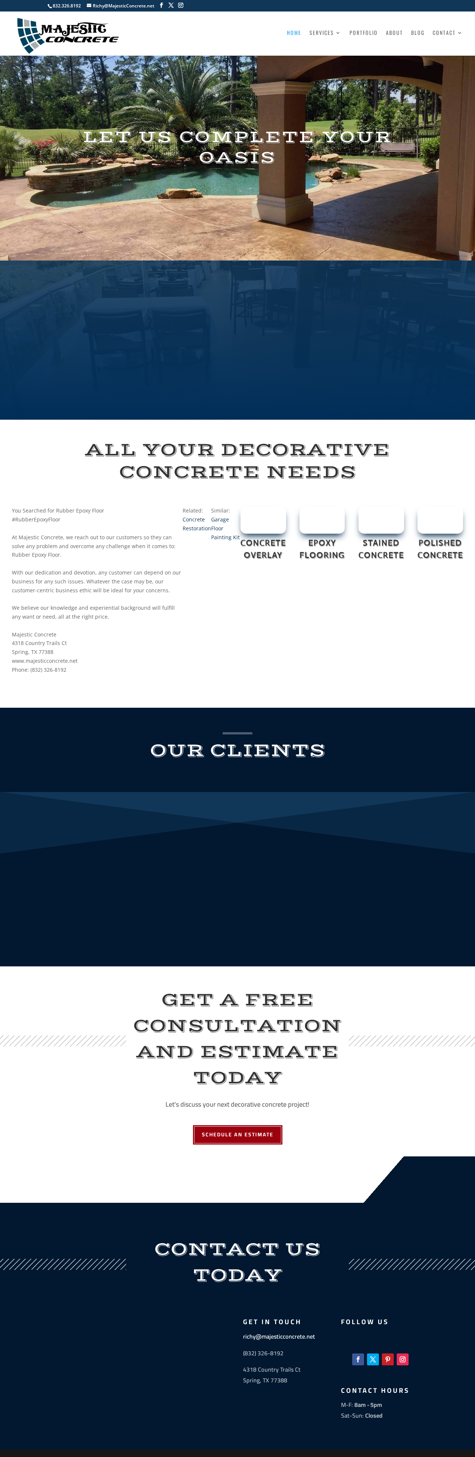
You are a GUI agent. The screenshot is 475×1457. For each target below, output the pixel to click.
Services (321, 33)
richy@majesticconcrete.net (279, 1336)
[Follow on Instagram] (403, 1359)
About (394, 33)
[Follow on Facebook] (358, 1359)
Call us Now (237, 392)
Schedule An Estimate (237, 1134)
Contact (444, 33)
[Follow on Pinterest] (388, 1359)
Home (294, 33)
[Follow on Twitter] (373, 1359)
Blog (418, 33)
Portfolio (364, 33)
